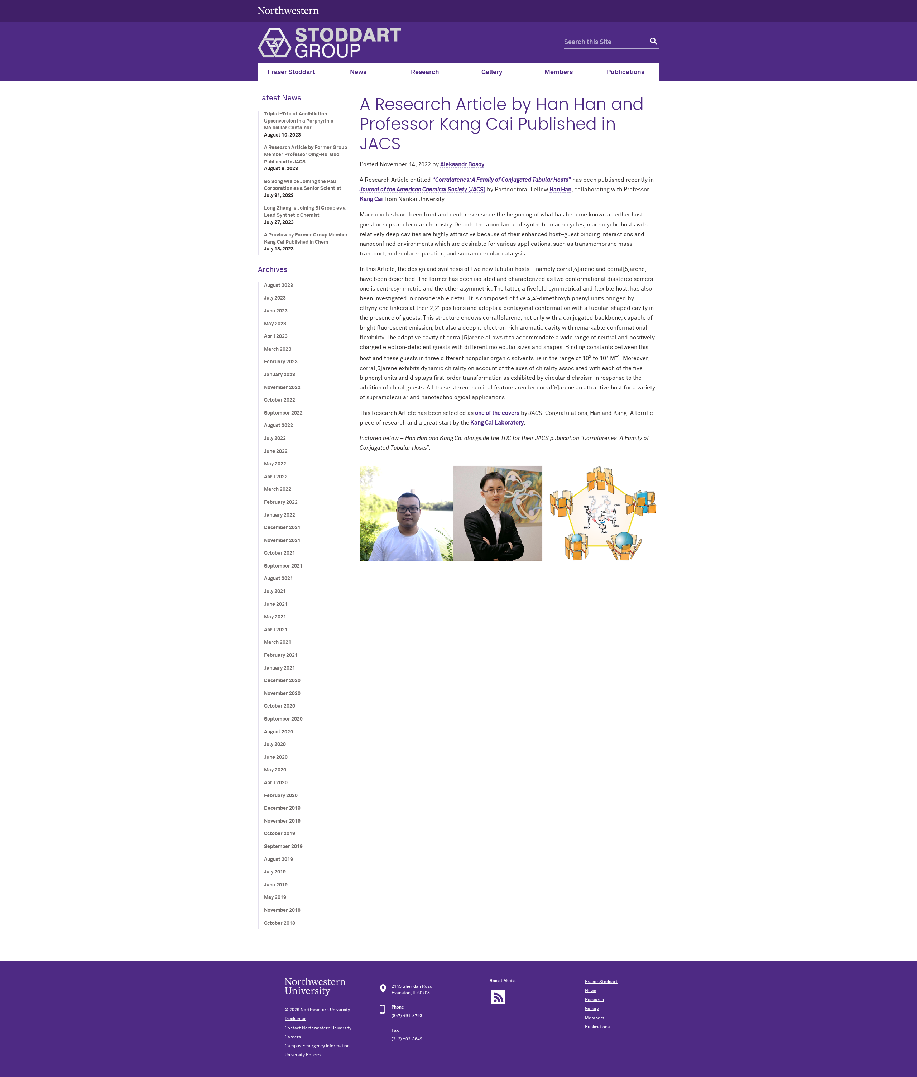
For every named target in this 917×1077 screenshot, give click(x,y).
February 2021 (281, 655)
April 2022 (276, 476)
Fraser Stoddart (601, 982)
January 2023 (279, 374)
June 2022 (276, 451)
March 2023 (277, 349)
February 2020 (281, 795)
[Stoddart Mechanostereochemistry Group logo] (411, 43)
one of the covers (497, 413)
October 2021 (279, 553)
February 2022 (281, 502)
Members (594, 1018)
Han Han (560, 189)
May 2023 (275, 323)
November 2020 (282, 693)
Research (594, 1000)
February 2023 (281, 361)
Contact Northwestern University (318, 1028)
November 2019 (282, 821)
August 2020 (278, 731)
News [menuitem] (358, 72)
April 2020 (276, 782)
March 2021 (277, 642)
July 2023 (275, 298)
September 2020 (283, 719)
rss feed (498, 997)
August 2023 (278, 285)
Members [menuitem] (558, 72)
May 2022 (275, 463)
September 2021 (283, 566)
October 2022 (279, 400)
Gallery (592, 1009)
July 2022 (275, 438)
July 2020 (275, 744)
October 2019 (279, 833)
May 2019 (275, 897)
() (422, 189)
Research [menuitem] (425, 72)
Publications (597, 1027)
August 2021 (278, 578)
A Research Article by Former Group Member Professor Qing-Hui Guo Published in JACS (305, 154)
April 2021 (276, 629)
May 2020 (275, 769)
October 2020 (279, 706)
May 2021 (275, 616)
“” (501, 180)
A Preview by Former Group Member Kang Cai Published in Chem (306, 239)
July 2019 (275, 872)
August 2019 (278, 859)
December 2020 (282, 680)
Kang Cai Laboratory (496, 423)
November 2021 (282, 540)
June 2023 (276, 310)
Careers (293, 1037)
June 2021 (276, 604)
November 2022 (282, 387)
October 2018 (279, 923)
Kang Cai (371, 199)
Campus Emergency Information (317, 1046)
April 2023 (276, 336)
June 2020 (276, 757)
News (590, 991)
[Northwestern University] (288, 18)
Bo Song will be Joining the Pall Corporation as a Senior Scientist (302, 185)
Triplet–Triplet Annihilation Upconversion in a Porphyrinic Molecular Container (298, 120)
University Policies (303, 1055)
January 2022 (279, 515)
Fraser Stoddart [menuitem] (291, 72)
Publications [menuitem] (625, 72)
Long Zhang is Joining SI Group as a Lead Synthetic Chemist (305, 212)
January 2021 (279, 668)
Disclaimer (295, 1019)
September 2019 (283, 846)
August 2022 (278, 425)
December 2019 (282, 808)
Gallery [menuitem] (492, 72)
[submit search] (653, 42)
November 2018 (282, 910)
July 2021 (275, 591)
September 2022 (283, 413)
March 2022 (277, 489)
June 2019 (276, 884)
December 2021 (282, 527)
